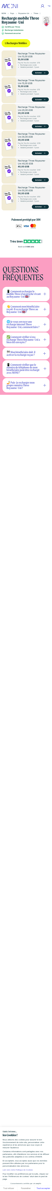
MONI (4, 13)
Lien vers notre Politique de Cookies (18, 1170)
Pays (12, 13)
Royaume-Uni (23, 13)
